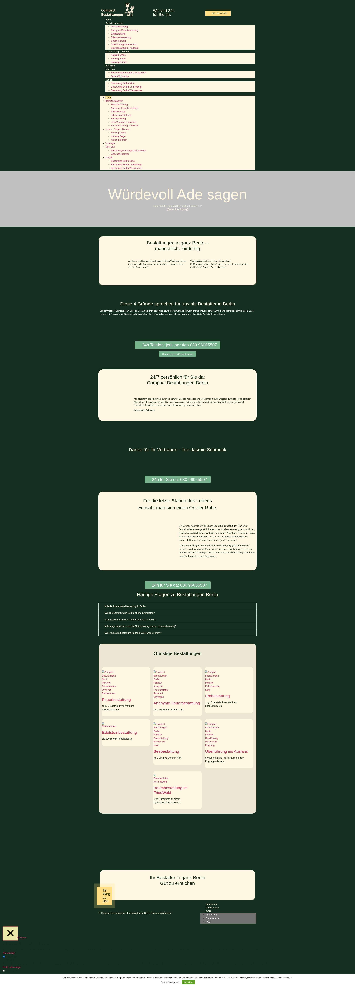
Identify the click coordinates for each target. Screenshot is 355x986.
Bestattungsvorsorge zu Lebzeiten (128, 72)
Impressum (211, 904)
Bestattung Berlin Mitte (123, 83)
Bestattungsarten (114, 23)
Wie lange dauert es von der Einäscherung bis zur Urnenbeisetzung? (140, 626)
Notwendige (11, 957)
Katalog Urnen (118, 55)
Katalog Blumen (119, 62)
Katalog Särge (118, 58)
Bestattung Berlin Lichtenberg (126, 87)
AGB (208, 911)
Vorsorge (110, 65)
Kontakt (109, 79)
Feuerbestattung (119, 26)
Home (108, 19)
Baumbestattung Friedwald (124, 48)
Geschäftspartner (120, 76)
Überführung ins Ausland (123, 44)
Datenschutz (212, 907)
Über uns (110, 69)
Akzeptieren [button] (188, 982)
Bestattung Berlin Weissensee (126, 90)
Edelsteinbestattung (121, 37)
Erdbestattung (118, 33)
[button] (177, 94)
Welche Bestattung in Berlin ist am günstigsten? (130, 613)
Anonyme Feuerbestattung (124, 30)
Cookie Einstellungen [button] (170, 982)
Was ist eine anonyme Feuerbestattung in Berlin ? (130, 619)
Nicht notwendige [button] (12, 967)
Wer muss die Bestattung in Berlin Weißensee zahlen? (133, 633)
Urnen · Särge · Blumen (117, 51)
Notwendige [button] (9, 953)
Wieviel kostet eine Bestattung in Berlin (125, 606)
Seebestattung (118, 41)
